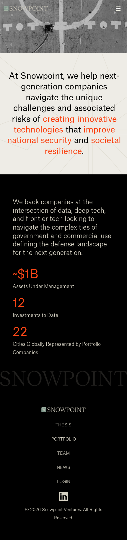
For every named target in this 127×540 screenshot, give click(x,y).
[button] (118, 9)
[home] (27, 5)
